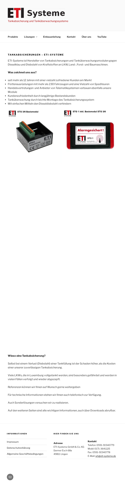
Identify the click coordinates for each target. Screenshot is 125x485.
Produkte (13, 36)
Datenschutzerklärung (18, 447)
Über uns (86, 36)
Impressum (13, 441)
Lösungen (29, 36)
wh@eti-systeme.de (105, 456)
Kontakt (71, 36)
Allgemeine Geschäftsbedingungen (25, 453)
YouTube (101, 36)
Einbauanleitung (52, 36)
